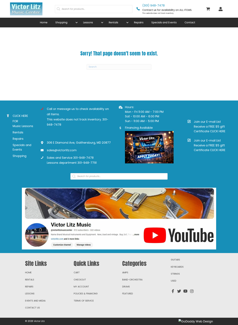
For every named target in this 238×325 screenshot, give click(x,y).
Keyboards (177, 266)
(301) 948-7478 (153, 5)
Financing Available (139, 128)
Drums (126, 286)
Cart (77, 272)
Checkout (80, 279)
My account (81, 286)
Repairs (18, 139)
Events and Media (35, 300)
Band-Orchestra (132, 279)
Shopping (19, 156)
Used (173, 280)
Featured (127, 293)
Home (28, 272)
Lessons (29, 293)
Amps (125, 272)
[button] (76, 22)
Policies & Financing (86, 293)
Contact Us (32, 307)
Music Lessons (23, 126)
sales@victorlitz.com (62, 150)
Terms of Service (84, 300)
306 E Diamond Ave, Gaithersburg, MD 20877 (79, 143)
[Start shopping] (208, 9)
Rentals (18, 132)
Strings (175, 273)
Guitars (175, 259)
